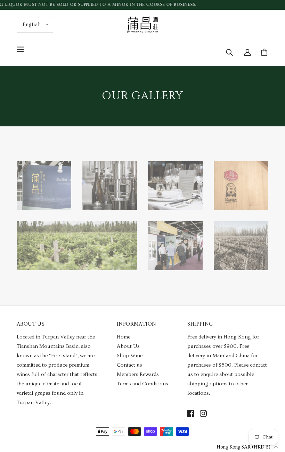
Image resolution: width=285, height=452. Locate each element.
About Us (128, 346)
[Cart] (265, 52)
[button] (247, 447)
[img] (229, 51)
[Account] (247, 51)
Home (123, 337)
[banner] (142, 23)
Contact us (129, 365)
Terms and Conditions (142, 384)
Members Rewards (138, 374)
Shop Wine (129, 356)
